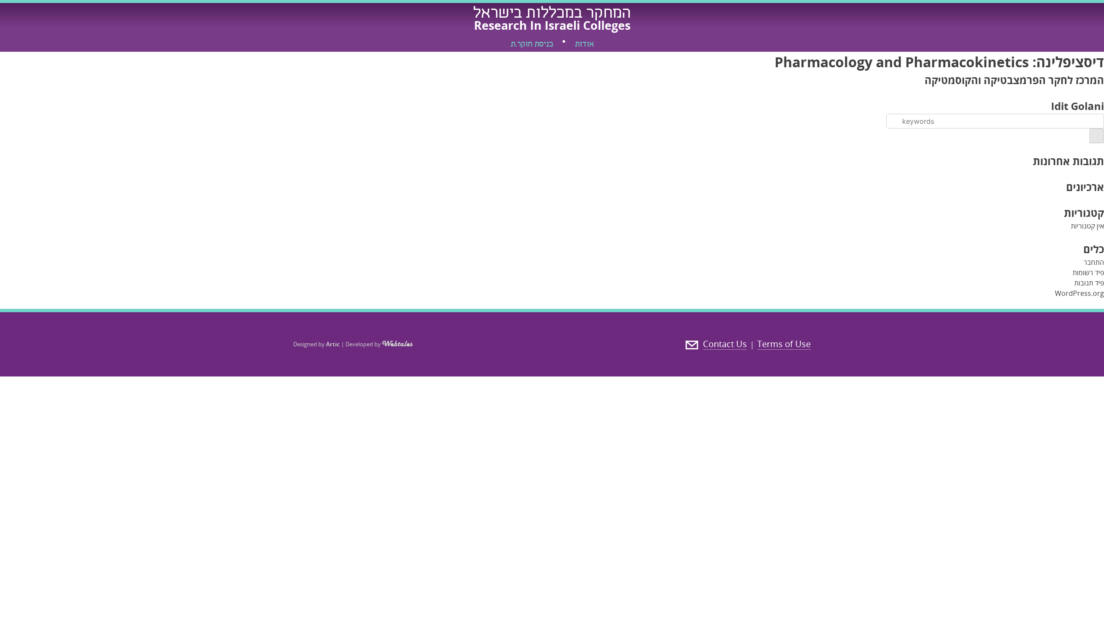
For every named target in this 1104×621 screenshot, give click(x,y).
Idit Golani (1077, 106)
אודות (584, 45)
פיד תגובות (1089, 283)
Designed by (316, 344)
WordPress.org (1079, 293)
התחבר (1094, 262)
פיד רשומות (1088, 272)
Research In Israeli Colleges (552, 25)
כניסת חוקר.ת (532, 45)
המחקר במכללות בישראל (552, 14)
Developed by (363, 344)
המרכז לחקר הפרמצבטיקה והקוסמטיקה (1014, 80)
